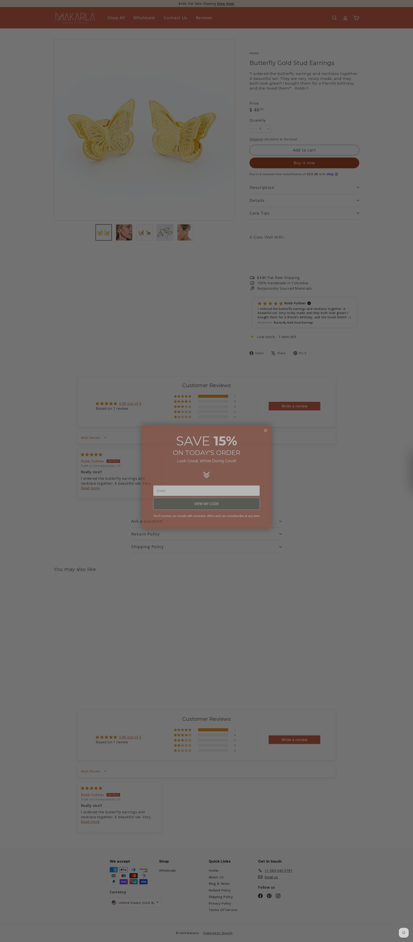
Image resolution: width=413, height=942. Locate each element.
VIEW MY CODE (206, 498)
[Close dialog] (265, 424)
